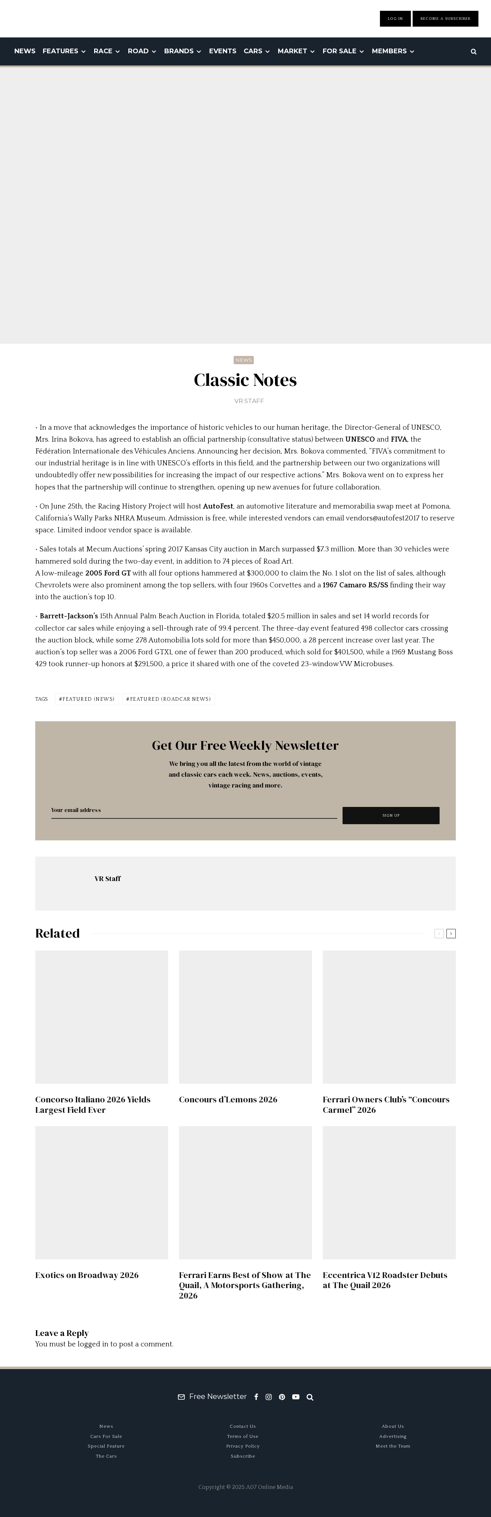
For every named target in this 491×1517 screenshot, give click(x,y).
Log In (395, 19)
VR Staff (249, 401)
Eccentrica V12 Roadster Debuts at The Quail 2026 (385, 1280)
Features (60, 51)
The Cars (106, 1456)
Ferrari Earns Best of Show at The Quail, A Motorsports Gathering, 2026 (245, 1285)
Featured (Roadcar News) (170, 699)
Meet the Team (393, 1446)
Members (389, 51)
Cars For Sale (106, 1436)
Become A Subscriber (446, 19)
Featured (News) (89, 699)
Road (138, 51)
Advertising (393, 1436)
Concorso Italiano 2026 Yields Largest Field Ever (93, 1104)
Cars (253, 51)
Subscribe (243, 1456)
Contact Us (243, 1426)
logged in (93, 1344)
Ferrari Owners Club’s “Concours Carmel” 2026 (386, 1104)
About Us (393, 1426)
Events (223, 51)
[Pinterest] (282, 1396)
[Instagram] (268, 1396)
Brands (179, 51)
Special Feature (106, 1446)
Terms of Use (242, 1436)
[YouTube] (296, 1396)
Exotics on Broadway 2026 (87, 1275)
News (25, 51)
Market (292, 51)
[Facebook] (256, 1396)
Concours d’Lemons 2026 (228, 1099)
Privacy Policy (243, 1446)
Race (103, 51)
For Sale (340, 51)
